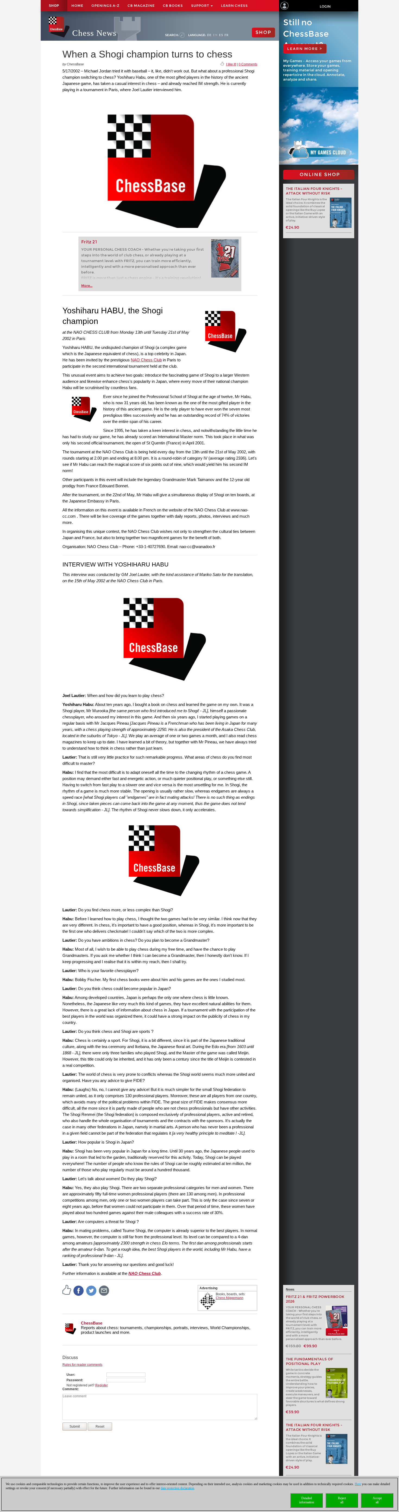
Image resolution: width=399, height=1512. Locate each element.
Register (101, 1385)
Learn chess (234, 6)
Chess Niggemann (229, 1298)
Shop (54, 6)
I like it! (231, 64)
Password (74, 1380)
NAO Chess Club (146, 360)
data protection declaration (177, 1488)
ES (221, 35)
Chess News (94, 33)
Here (358, 1484)
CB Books (173, 6)
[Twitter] (91, 1290)
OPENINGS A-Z (105, 6)
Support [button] (200, 6)
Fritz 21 (89, 241)
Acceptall (377, 1500)
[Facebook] (79, 1290)
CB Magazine (141, 6)
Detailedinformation (306, 1500)
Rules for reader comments (82, 1365)
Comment (70, 1389)
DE (209, 35)
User (70, 1375)
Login (325, 6)
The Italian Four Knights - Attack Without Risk (314, 191)
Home (77, 6)
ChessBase (91, 1323)
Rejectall (342, 1500)
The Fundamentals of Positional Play (309, 1361)
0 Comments (248, 64)
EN (215, 35)
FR (226, 35)
